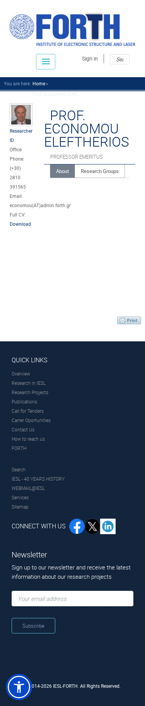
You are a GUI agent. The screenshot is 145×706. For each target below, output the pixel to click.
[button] (19, 687)
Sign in (90, 58)
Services (20, 497)
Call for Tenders (28, 411)
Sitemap (20, 507)
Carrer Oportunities (31, 420)
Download (20, 224)
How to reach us (28, 439)
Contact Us (23, 429)
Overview (21, 373)
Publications (24, 401)
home (38, 83)
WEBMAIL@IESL (28, 488)
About (62, 171)
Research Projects (30, 392)
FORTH (19, 448)
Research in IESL (29, 383)
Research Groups (100, 171)
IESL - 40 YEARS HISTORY (38, 479)
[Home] (72, 29)
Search (19, 469)
